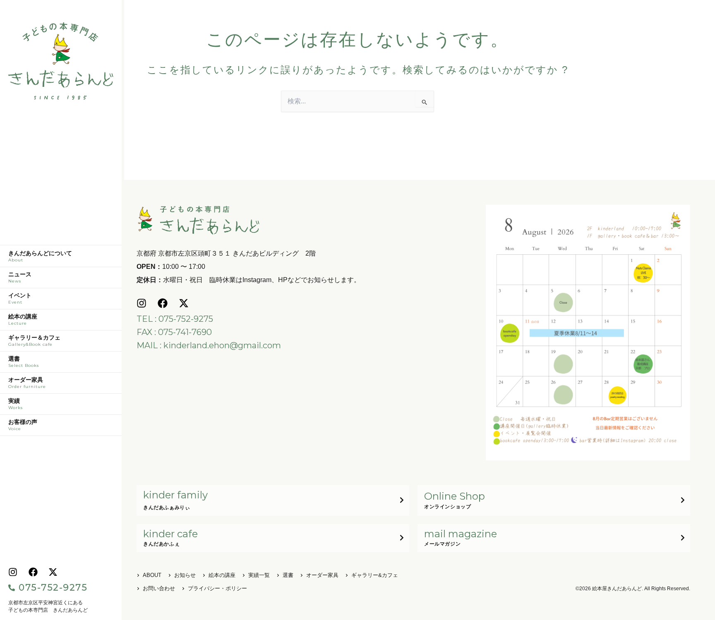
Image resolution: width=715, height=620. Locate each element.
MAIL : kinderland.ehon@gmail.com (209, 345)
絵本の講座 (22, 320)
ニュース (19, 277)
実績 (15, 404)
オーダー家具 (27, 383)
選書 (23, 362)
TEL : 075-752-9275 (175, 319)
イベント (19, 298)
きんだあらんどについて (40, 256)
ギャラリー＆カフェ (34, 341)
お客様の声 (22, 425)
